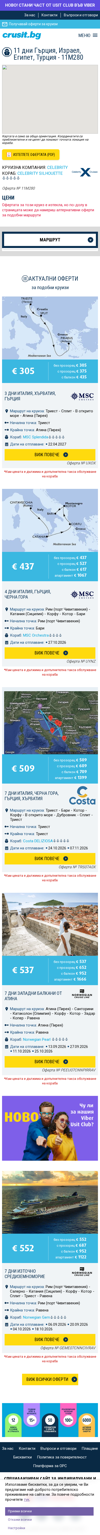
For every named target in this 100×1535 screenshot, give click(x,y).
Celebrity (57, 167)
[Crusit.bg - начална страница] (22, 35)
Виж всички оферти (47, 1379)
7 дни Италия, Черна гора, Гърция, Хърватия (31, 795)
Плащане (90, 1448)
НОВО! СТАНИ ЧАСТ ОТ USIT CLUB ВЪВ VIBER (50, 5)
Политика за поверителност (62, 1457)
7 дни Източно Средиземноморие (25, 1273)
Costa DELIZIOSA (38, 841)
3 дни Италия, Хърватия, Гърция (30, 396)
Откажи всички (20, 1519)
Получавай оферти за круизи (33, 24)
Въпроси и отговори (81, 15)
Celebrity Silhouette (40, 173)
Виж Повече (47, 454)
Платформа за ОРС (50, 1466)
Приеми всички (20, 1511)
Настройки (16, 1528)
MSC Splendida (35, 437)
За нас (29, 15)
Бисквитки (22, 1457)
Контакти (49, 15)
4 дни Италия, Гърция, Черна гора (28, 594)
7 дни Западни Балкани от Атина (33, 996)
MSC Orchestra (36, 635)
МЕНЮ (84, 35)
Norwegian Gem (36, 1317)
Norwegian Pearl (37, 1039)
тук (26, 1499)
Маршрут (50, 239)
